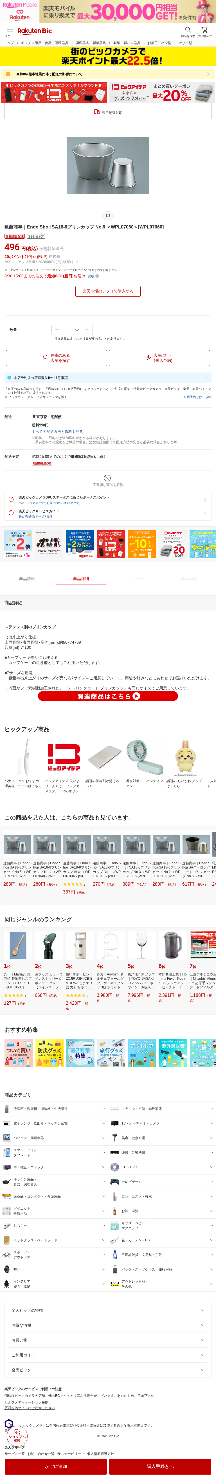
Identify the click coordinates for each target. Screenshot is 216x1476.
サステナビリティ (70, 1454)
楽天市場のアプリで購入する (108, 291)
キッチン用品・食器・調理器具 (44, 43)
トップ (9, 43)
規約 (208, 397)
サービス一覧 (14, 1454)
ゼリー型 (185, 43)
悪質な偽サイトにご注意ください (29, 1408)
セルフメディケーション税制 (26, 1402)
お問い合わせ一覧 (41, 1454)
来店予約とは (193, 397)
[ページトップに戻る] (207, 1457)
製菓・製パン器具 (126, 43)
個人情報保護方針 (100, 1454)
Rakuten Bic (35, 32)
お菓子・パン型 (159, 43)
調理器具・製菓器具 (91, 43)
